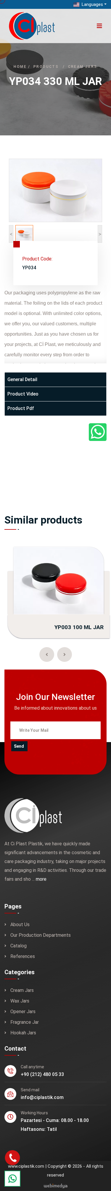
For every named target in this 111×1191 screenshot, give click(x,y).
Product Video (22, 394)
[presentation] (46, 654)
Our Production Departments (40, 935)
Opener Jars (23, 1011)
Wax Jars (19, 1001)
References (22, 956)
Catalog (18, 946)
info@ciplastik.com (42, 1097)
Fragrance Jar (24, 1022)
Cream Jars (82, 67)
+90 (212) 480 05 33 (42, 1074)
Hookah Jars (23, 1033)
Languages (92, 4)
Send (19, 746)
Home (20, 67)
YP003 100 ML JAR (76, 627)
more (41, 879)
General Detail (22, 379)
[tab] (55, 380)
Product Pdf (20, 408)
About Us (20, 924)
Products (46, 67)
